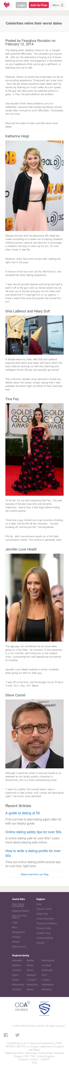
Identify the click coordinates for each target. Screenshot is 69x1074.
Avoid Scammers (45, 918)
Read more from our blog (34, 874)
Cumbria (16, 970)
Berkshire (47, 989)
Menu (56, 5)
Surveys (16, 936)
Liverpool (32, 979)
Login (21, 5)
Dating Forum (19, 946)
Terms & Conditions (46, 923)
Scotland (16, 989)
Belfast (30, 960)
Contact (40, 942)
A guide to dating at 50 (22, 812)
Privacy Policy (43, 928)
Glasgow (31, 974)
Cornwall (46, 965)
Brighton (16, 965)
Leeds (15, 979)
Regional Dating (20, 910)
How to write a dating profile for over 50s (33, 853)
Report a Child (44, 908)
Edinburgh (47, 970)
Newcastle (32, 984)
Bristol (30, 965)
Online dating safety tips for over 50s (33, 831)
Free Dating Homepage (18, 904)
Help (38, 904)
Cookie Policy (43, 932)
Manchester (18, 984)
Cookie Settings (44, 937)
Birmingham (48, 960)
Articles (16, 941)
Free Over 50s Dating (19, 916)
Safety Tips (42, 913)
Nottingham (48, 984)
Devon (30, 970)
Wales (30, 989)
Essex (15, 974)
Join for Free (38, 5)
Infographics (18, 932)
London (46, 979)
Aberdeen (17, 960)
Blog (14, 927)
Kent (44, 974)
